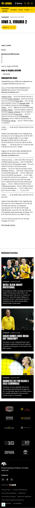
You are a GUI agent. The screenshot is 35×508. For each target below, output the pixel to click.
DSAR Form (22, 493)
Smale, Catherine (14, 99)
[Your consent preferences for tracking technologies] (3, 504)
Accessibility (17, 503)
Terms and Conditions (8, 493)
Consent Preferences (20, 490)
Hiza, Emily (18, 114)
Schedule (13, 10)
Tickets (26, 10)
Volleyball (5, 17)
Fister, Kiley (19, 101)
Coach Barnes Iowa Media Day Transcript (16, 337)
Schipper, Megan (7, 110)
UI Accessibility (6, 503)
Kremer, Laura (6, 97)
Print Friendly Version (8, 225)
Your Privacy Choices (8, 497)
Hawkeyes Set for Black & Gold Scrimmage (16, 382)
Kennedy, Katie (25, 103)
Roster (20, 10)
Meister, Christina (14, 112)
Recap (3, 50)
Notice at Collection (24, 497)
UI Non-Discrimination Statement (12, 500)
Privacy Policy (5, 490)
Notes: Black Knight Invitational (12, 286)
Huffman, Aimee (10, 121)
